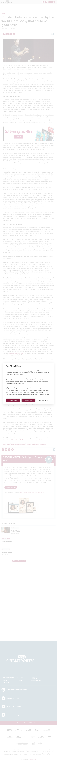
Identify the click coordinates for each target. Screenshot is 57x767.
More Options (43, 400)
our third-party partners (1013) (31, 371)
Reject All (28, 400)
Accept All (13, 400)
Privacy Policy (14, 394)
